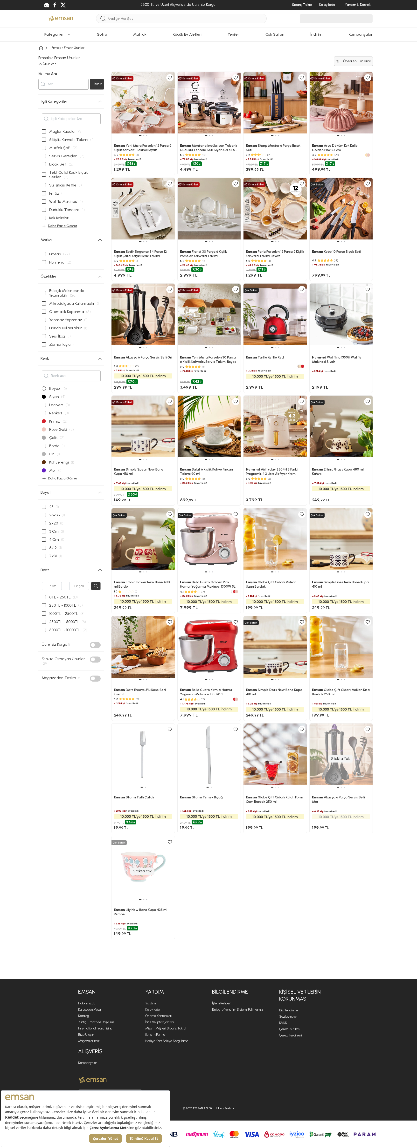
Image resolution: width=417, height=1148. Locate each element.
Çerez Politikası (289, 1029)
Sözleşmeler (288, 1017)
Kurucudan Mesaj (89, 1010)
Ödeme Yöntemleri (158, 1016)
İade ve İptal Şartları (159, 1022)
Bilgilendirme (288, 1010)
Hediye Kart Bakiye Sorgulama (166, 1041)
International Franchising (95, 1028)
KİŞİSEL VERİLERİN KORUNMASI (300, 995)
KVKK (283, 1023)
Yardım (150, 1003)
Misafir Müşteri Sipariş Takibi (165, 1028)
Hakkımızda (86, 1003)
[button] (141, 787)
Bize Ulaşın (86, 1035)
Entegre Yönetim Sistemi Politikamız (237, 1010)
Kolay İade (152, 1010)
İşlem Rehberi (221, 1003)
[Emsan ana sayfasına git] (92, 1080)
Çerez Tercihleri (290, 1035)
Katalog (83, 1016)
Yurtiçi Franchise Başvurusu (96, 1022)
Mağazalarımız (89, 1041)
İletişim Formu (155, 1035)
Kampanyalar (87, 1063)
